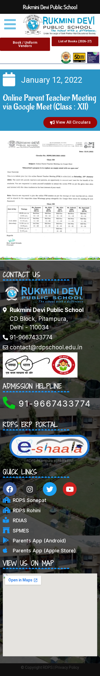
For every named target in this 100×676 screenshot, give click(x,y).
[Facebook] (10, 489)
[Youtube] (70, 489)
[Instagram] (30, 489)
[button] (25, 44)
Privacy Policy (67, 667)
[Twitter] (50, 489)
